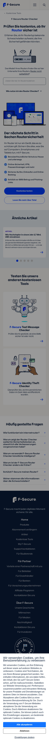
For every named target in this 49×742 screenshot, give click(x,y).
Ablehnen (24, 731)
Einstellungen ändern (24, 737)
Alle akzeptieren (24, 724)
